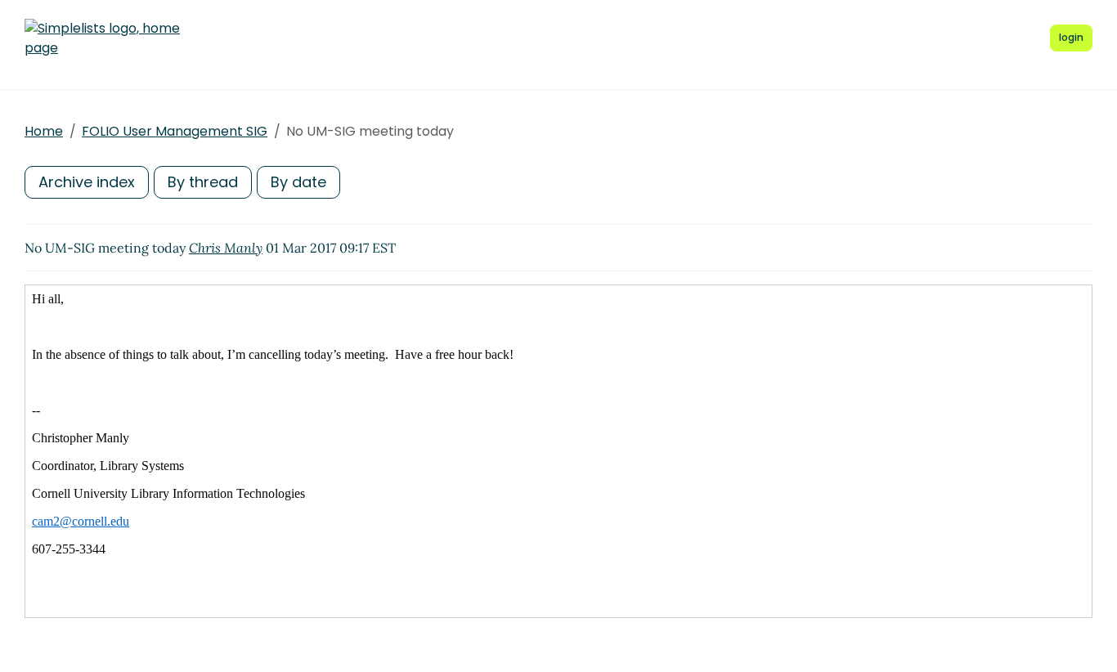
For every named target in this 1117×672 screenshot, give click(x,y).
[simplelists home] (102, 38)
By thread (203, 182)
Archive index (86, 182)
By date (298, 182)
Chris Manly (225, 248)
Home (44, 131)
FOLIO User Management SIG (174, 131)
